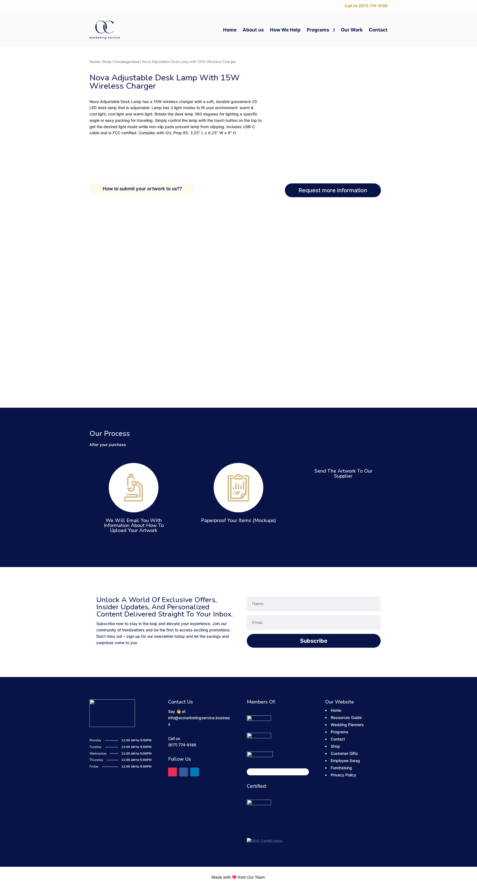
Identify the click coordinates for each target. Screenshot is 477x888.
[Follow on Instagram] (172, 772)
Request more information (333, 190)
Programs (318, 30)
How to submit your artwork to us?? (142, 188)
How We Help (285, 30)
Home (230, 30)
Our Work (352, 30)
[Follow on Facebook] (183, 772)
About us (253, 30)
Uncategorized (126, 62)
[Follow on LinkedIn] (194, 772)
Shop (106, 62)
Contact (378, 30)
